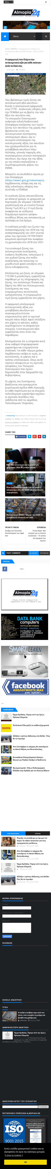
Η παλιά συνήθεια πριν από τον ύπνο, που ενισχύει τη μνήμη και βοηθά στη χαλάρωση (31, 1015)
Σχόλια (38, 833)
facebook (44, 553)
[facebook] (45, 2)
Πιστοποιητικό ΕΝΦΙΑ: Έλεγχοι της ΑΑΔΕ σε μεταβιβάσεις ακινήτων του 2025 (24, 516)
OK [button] (25, 1162)
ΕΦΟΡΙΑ (14, 49)
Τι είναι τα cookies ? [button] (14, 1155)
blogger (34, 553)
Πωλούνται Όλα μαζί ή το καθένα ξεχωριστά (31, 725)
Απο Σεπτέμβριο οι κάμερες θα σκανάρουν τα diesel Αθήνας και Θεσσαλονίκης (30, 853)
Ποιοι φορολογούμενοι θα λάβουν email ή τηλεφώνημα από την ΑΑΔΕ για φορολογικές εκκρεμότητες (24, 490)
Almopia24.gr (11, 415)
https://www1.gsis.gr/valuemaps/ (24, 180)
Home (7, 49)
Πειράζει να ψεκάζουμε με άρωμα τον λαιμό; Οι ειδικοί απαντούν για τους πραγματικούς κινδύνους (32, 840)
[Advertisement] (25, 803)
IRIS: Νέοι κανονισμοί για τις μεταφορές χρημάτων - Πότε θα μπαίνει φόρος (22, 466)
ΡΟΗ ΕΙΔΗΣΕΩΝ (13, 833)
